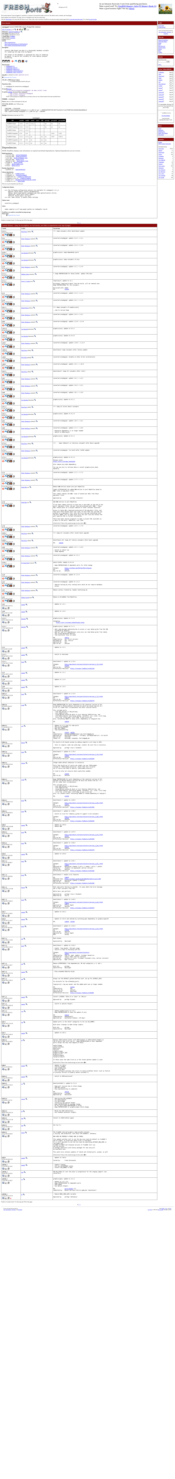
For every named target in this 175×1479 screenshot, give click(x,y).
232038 (67, 774)
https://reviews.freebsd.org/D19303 (82, 758)
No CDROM (162, 160)
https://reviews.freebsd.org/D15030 (82, 839)
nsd (159, 82)
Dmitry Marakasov (25, 239)
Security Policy (162, 47)
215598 (67, 930)
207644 (72, 987)
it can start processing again (76, 19)
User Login (161, 25)
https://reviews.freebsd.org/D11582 (82, 871)
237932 (67, 732)
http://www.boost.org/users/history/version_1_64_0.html (84, 902)
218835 (67, 865)
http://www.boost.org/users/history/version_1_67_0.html (84, 834)
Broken (160, 150)
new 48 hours (162, 171)
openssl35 (161, 97)
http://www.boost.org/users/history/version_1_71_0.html (84, 696)
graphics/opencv (25, 178)
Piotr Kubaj (24, 357)
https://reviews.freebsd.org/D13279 (82, 850)
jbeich (22, 662)
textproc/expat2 (21, 175)
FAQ (159, 44)
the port (9, 89)
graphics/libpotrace (24, 176)
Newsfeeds (161, 134)
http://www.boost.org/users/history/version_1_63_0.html (84, 928)
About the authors (162, 41)
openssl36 (161, 101)
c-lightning (161, 72)
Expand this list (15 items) (10, 77)
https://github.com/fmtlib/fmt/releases (78, 568)
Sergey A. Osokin (25, 281)
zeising (23, 1132)
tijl (21, 1040)
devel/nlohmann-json (20, 158)
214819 (67, 921)
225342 (67, 289)
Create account (161, 27)
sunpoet (23, 1099)
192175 (67, 1092)
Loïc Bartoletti (24, 253)
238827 (67, 698)
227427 (67, 836)
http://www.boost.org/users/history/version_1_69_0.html (84, 803)
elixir (160, 74)
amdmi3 (23, 604)
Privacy (160, 49)
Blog (159, 50)
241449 (67, 665)
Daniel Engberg (25, 308)
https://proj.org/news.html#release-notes (70, 622)
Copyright (150, 1209)
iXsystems (169, 32)
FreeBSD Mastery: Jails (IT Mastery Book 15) (137, 6)
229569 (67, 818)
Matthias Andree (25, 274)
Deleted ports (161, 131)
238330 (67, 721)
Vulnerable (161, 162)
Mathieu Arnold (25, 597)
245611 (67, 637)
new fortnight (162, 175)
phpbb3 (160, 80)
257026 (67, 569)
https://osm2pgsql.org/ (10, 42)
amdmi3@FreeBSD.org (14, 32)
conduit (160, 86)
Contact (160, 52)
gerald (22, 705)
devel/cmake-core (17, 164)
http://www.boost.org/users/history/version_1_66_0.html (84, 845)
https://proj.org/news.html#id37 (64, 461)
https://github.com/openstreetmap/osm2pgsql (15, 45)
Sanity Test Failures (163, 133)
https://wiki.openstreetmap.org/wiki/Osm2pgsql (16, 44)
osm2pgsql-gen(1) (12, 67)
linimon (23, 742)
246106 (61, 543)
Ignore (160, 154)
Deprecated (161, 152)
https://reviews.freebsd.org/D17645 (82, 807)
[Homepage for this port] (3, 61)
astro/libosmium (21, 155)
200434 (67, 1015)
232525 (67, 804)
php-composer (162, 84)
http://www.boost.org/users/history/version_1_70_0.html (84, 754)
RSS (170, 1208)
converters (8, 29)
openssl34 (161, 92)
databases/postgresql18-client (25, 179)
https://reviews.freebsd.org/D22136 (82, 668)
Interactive (161, 168)
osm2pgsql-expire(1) (13, 69)
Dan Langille (160, 1209)
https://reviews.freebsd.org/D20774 (82, 701)
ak (21, 1194)
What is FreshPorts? (163, 40)
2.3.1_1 (4, 29)
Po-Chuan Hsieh (25, 563)
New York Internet (162, 32)
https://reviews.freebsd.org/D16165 (82, 821)
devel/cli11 (20, 159)
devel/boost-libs (22, 161)
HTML (163, 1208)
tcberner (23, 763)
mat (22, 939)
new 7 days (161, 173)
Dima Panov (24, 231)
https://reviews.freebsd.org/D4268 (82, 993)
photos (131, 8)
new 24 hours (162, 170)
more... (160, 64)
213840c (12, 36)
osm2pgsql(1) (10, 66)
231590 (67, 796)
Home (159, 128)
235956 (67, 756)
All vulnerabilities (166, 115)
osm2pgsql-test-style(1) (14, 72)
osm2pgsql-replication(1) (14, 71)
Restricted (161, 158)
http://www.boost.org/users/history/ (77, 952)
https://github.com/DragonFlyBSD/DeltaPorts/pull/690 (83, 879)
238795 (72, 732)
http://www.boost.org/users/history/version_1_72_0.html (84, 664)
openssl (160, 88)
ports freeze (8, 19)
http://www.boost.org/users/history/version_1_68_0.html (84, 816)
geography (12, 38)
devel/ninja (16, 165)
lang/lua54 (21, 181)
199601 (67, 954)
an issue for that (93, 19)
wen (22, 726)
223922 (67, 847)
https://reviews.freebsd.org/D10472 (82, 908)
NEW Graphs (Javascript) (164, 143)
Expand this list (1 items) (14, 215)
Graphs (160, 142)
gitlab (160, 78)
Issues (159, 43)
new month (161, 177)
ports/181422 (69, 1189)
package (10, 92)
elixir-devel (161, 76)
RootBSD (166, 33)
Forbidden (161, 156)
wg (22, 1084)
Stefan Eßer (24, 487)
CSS (166, 1208)
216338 (72, 921)
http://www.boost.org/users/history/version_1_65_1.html (84, 863)
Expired (160, 164)
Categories (160, 130)
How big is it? (161, 46)
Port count (161, 148)
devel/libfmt (18, 162)
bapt (22, 1118)
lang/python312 (20, 169)
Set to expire (162, 166)
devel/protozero (21, 156)
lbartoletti (23, 619)
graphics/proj (20, 173)
